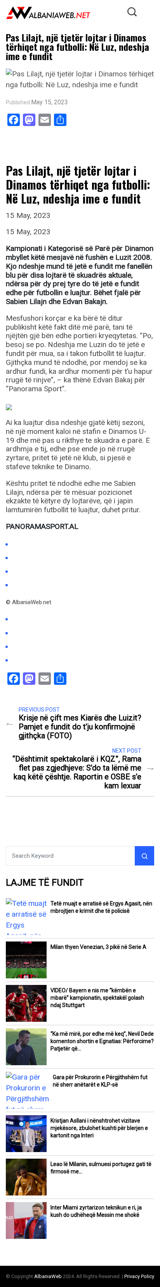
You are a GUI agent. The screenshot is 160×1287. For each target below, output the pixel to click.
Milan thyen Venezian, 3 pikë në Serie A (98, 947)
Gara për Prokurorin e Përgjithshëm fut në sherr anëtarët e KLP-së (100, 1081)
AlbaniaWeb (48, 1276)
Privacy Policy (139, 1276)
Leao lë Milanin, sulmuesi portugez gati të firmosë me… (100, 1168)
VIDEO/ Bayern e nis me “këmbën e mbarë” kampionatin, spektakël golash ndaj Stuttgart (97, 997)
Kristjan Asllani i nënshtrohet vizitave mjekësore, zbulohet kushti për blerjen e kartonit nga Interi (99, 1128)
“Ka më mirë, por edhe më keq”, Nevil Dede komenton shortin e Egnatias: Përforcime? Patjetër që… (102, 1041)
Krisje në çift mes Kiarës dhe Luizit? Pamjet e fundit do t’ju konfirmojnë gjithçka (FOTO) (80, 726)
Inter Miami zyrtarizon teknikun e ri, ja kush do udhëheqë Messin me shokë (96, 1211)
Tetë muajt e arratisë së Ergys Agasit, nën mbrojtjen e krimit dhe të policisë (101, 907)
